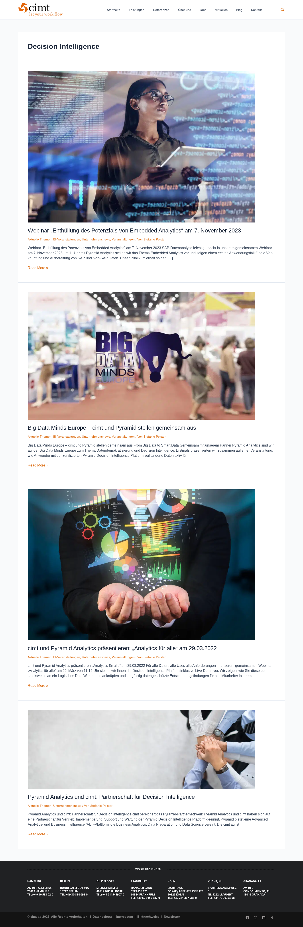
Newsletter (172, 916)
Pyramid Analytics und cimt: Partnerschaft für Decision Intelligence (111, 796)
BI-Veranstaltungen (66, 239)
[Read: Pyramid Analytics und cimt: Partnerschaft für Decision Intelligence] (141, 749)
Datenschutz (102, 916)
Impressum (125, 916)
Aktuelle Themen (39, 239)
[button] (283, 10)
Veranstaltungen (123, 239)
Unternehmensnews (96, 239)
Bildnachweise (148, 916)
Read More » (38, 267)
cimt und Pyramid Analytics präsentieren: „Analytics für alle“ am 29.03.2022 (122, 648)
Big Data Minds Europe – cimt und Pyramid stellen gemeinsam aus (112, 427)
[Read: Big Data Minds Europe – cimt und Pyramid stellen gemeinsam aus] (141, 355)
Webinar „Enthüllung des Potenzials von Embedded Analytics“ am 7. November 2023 (134, 230)
